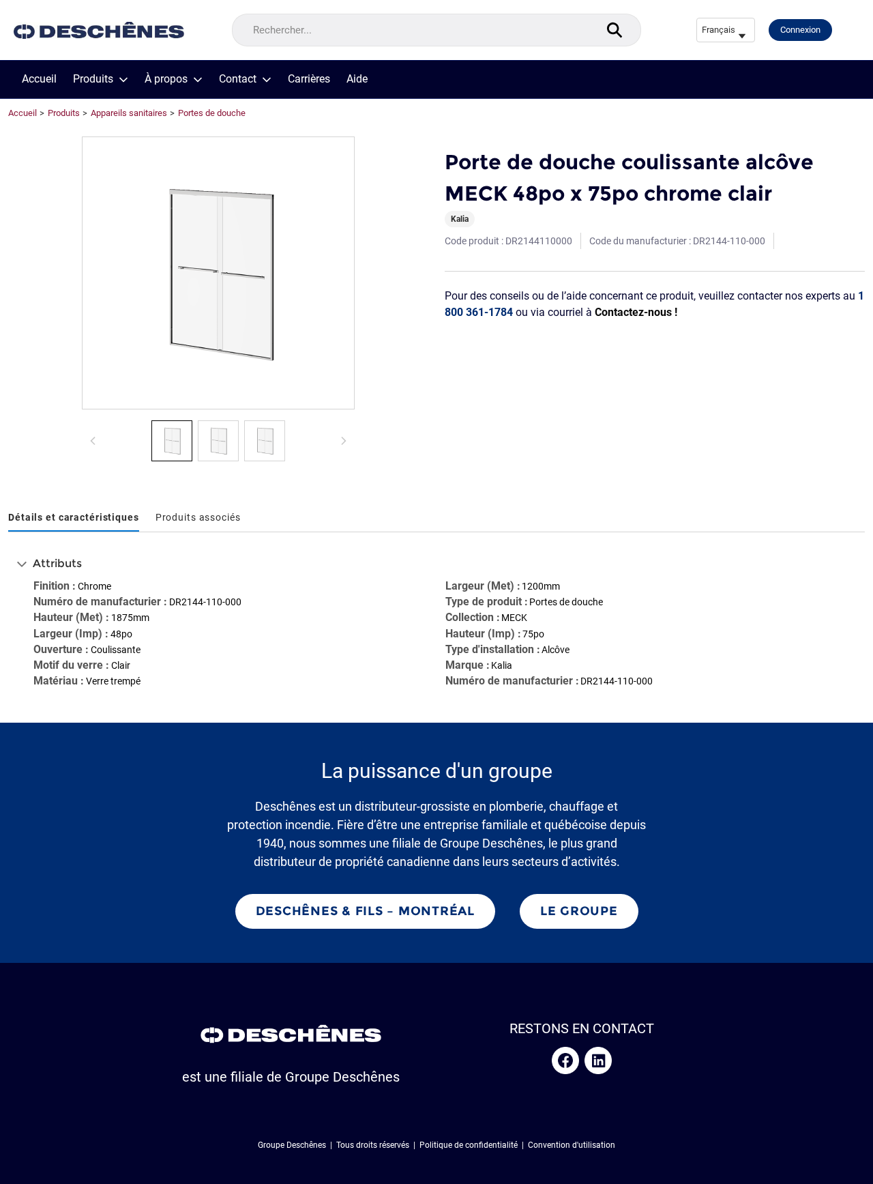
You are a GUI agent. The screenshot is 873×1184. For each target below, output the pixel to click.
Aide (357, 79)
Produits (93, 79)
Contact (237, 79)
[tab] (73, 518)
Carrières (309, 79)
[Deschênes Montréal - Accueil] (99, 30)
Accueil (39, 79)
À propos (166, 79)
